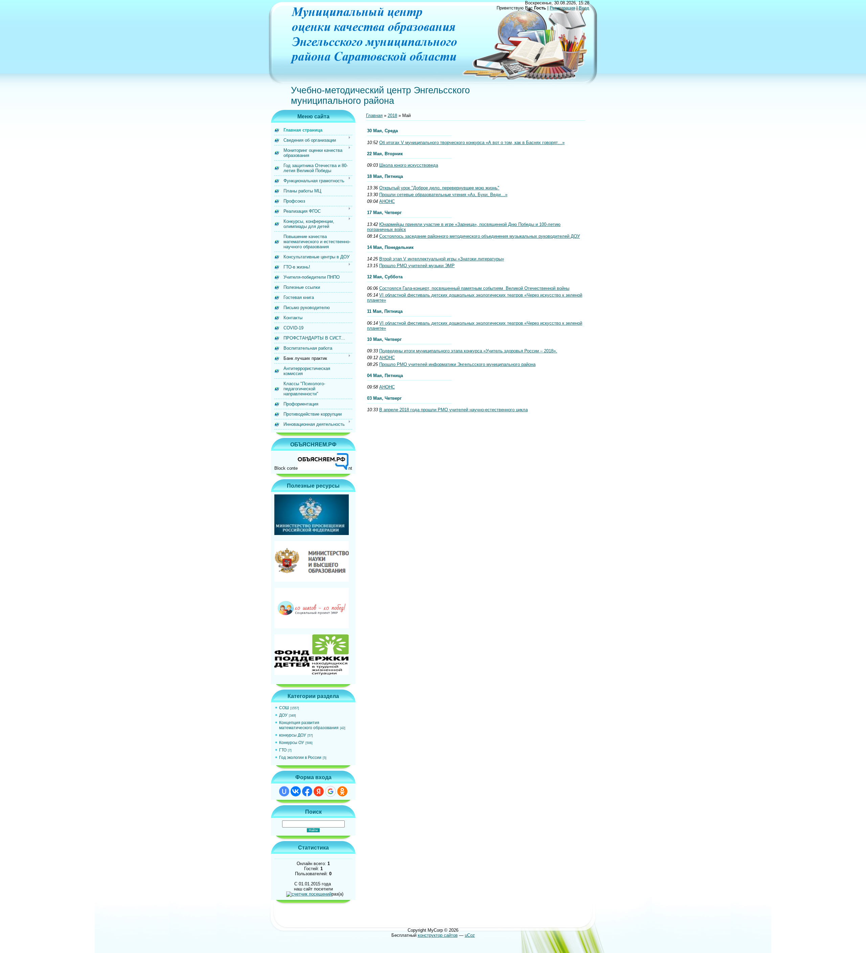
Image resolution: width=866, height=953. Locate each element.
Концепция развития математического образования (309, 725)
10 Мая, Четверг (384, 339)
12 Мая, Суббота (385, 276)
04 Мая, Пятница (385, 375)
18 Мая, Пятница (385, 176)
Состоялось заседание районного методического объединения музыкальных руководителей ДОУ (479, 236)
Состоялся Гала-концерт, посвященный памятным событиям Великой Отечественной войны (474, 288)
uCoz (470, 935)
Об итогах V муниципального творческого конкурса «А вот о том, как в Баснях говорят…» (472, 142)
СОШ (284, 707)
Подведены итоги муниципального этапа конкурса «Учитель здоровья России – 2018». (468, 350)
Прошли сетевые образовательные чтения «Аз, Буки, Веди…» (443, 194)
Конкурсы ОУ (291, 742)
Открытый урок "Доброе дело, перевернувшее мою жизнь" (439, 187)
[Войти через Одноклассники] (342, 791)
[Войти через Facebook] (307, 791)
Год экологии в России (300, 757)
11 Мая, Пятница (385, 311)
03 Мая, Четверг (384, 398)
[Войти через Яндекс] (319, 791)
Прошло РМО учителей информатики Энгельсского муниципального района (457, 364)
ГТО (283, 750)
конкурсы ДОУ (292, 735)
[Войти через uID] (284, 791)
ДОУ (283, 715)
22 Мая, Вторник (385, 153)
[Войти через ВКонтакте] (296, 791)
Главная (374, 115)
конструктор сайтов (438, 935)
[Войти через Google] (330, 791)
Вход (584, 7)
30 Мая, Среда (382, 130)
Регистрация (562, 7)
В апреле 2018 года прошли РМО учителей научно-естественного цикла (453, 409)
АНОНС (387, 201)
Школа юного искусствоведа (408, 165)
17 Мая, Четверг (384, 212)
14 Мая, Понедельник (390, 247)
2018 (392, 115)
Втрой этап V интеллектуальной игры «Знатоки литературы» (441, 258)
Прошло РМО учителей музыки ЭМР (417, 265)
